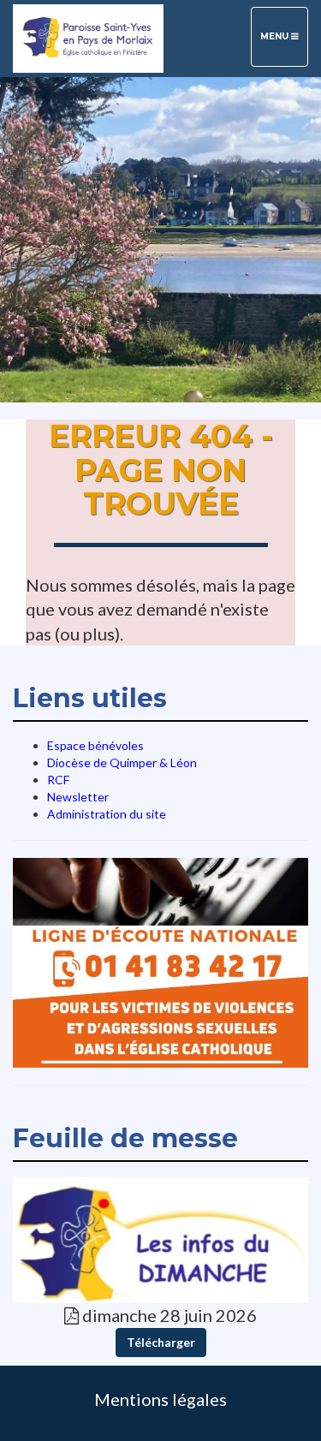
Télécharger (161, 1342)
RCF (58, 779)
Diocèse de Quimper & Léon (122, 762)
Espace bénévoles (95, 745)
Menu (283, 36)
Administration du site (106, 814)
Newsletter (78, 796)
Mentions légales (160, 1399)
